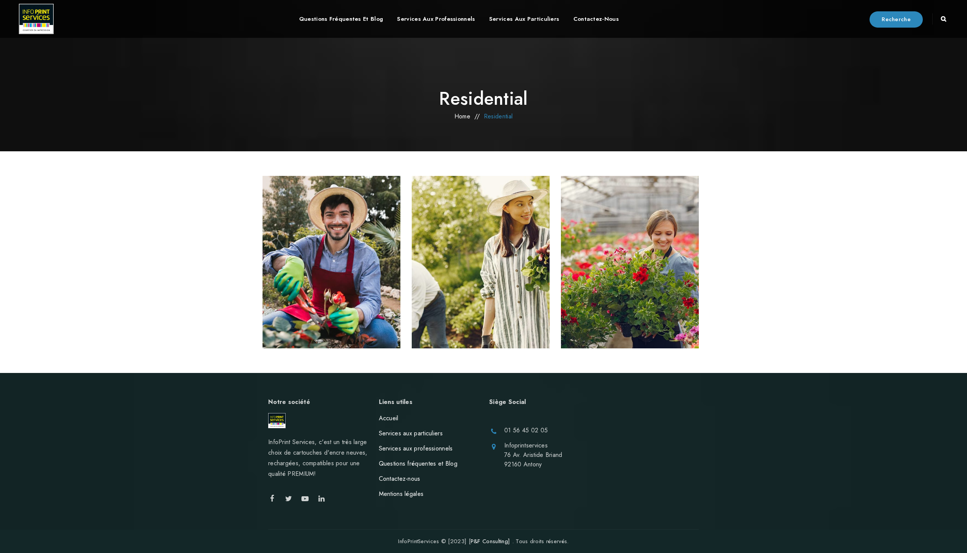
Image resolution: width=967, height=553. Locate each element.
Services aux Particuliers (524, 19)
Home (462, 116)
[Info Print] (36, 19)
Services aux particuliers (411, 433)
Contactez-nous (596, 19)
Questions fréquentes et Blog (341, 19)
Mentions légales (401, 493)
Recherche (896, 19)
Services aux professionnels (416, 448)
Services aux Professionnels (436, 19)
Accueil (389, 418)
